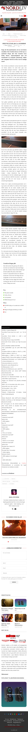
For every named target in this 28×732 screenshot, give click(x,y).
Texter (9, 33)
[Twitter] (8, 714)
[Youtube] (16, 714)
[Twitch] (23, 714)
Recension (4, 483)
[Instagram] (4, 714)
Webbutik (9, 4)
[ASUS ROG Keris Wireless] (14, 528)
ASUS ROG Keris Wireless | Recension (14, 537)
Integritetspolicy (17, 4)
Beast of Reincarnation (18, 624)
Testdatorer (19, 1)
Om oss (6, 1)
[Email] (18, 714)
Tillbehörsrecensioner (18, 33)
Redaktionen (12, 1)
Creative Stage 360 (6, 481)
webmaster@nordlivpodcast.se (14, 726)
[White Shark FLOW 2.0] (21, 603)
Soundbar (11, 483)
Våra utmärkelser (8, 720)
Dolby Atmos (15, 481)
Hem (4, 33)
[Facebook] (6, 714)
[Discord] (10, 714)
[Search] (20, 16)
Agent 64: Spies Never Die (5, 624)
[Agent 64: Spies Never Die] (7, 618)
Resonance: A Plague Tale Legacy (7, 609)
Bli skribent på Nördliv (18, 720)
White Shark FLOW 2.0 (20, 609)
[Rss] (12, 714)
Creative (24, 463)
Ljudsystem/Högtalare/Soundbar (9, 35)
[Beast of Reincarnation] (21, 618)
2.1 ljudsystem (5, 478)
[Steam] (21, 714)
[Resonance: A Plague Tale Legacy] (7, 603)
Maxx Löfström (8, 45)
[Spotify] (14, 714)
